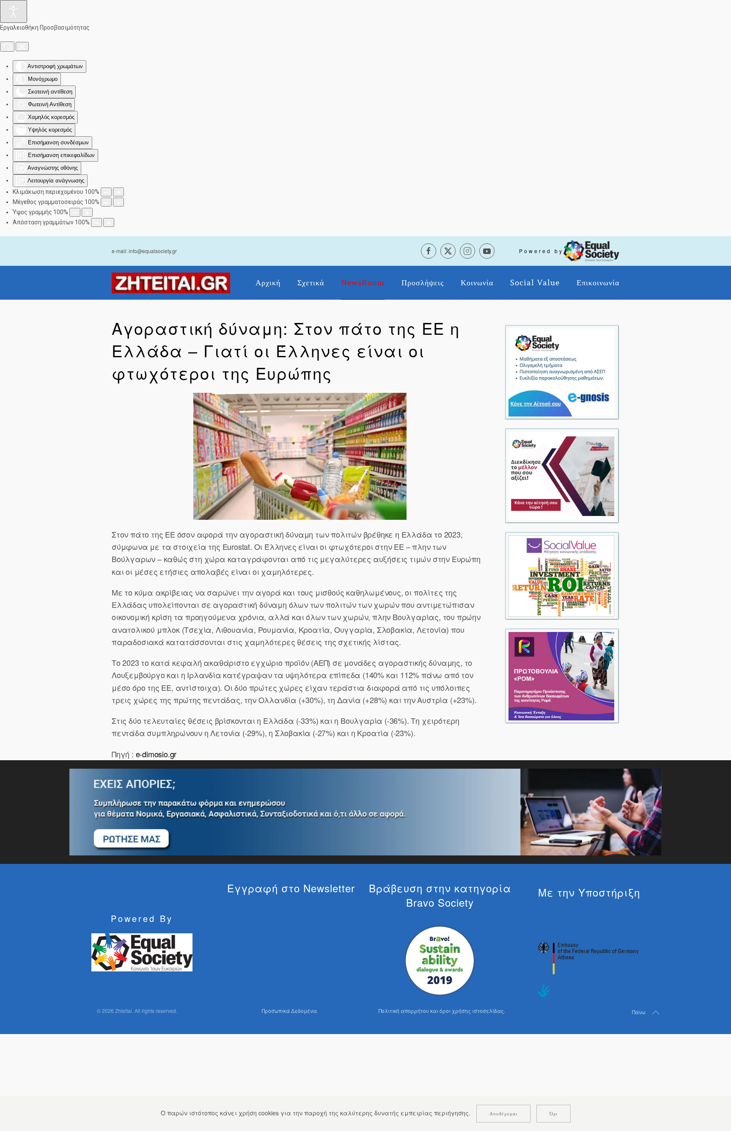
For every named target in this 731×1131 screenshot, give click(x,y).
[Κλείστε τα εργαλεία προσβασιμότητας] (22, 46)
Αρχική (268, 282)
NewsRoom (363, 282)
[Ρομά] (561, 675)
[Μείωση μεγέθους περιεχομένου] (106, 192)
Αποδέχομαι (503, 1114)
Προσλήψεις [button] (422, 282)
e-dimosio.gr (156, 753)
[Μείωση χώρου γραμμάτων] (96, 222)
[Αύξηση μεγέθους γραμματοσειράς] (118, 202)
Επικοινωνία (598, 282)
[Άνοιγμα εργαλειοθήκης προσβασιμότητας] (13, 11)
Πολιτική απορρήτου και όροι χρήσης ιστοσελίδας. (442, 1010)
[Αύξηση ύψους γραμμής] (87, 212)
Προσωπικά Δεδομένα (289, 1010)
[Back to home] (171, 283)
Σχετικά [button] (310, 282)
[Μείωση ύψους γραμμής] (74, 212)
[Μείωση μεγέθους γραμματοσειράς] (106, 202)
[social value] (561, 575)
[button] (300, 456)
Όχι (554, 1114)
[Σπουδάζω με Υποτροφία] (561, 475)
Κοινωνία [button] (477, 282)
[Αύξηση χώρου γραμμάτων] (108, 222)
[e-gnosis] (561, 371)
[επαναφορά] (7, 46)
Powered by (541, 250)
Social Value (535, 282)
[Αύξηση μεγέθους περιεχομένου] (118, 192)
